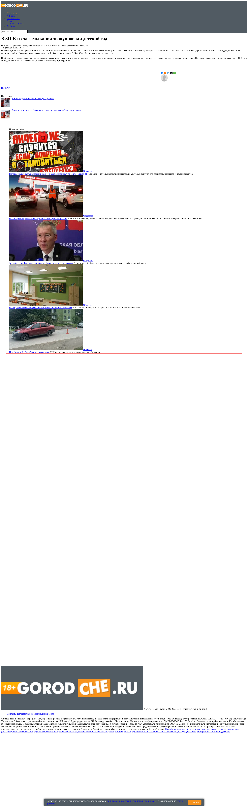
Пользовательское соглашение (32, 714)
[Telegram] (168, 73)
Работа (11, 26)
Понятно (195, 802)
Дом (9, 21)
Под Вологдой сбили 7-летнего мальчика (29, 352)
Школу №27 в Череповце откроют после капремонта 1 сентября (40, 307)
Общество (13, 18)
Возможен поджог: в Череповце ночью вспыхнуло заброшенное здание (47, 110)
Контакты (12, 714)
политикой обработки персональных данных (130, 801)
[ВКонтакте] (162, 73)
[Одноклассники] (165, 73)
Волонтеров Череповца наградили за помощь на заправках (38, 218)
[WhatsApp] (174, 73)
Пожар (5, 88)
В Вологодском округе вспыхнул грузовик (33, 98)
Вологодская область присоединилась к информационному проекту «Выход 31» (49, 174)
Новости (12, 13)
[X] (171, 73)
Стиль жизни (15, 23)
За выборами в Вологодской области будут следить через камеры (41, 263)
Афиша (11, 16)
